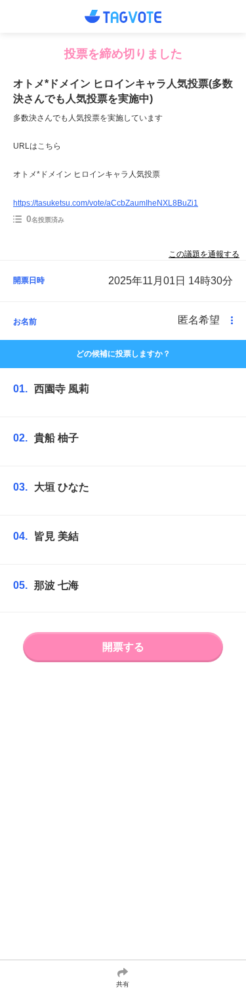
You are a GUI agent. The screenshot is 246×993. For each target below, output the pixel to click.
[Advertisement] (123, 824)
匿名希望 (199, 320)
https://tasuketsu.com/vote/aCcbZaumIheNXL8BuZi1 (105, 203)
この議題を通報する (204, 254)
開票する (123, 646)
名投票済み (45, 219)
